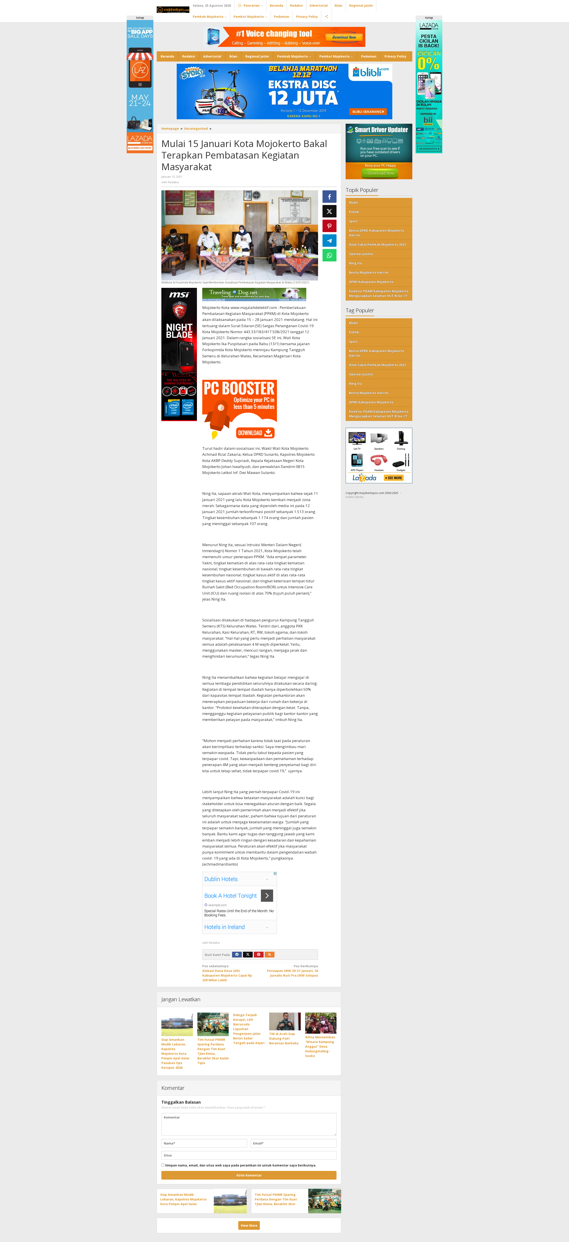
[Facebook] (237, 954)
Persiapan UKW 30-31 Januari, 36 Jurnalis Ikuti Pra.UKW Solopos (292, 970)
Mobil (353, 203)
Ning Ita (355, 263)
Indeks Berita (354, 497)
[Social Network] (326, 16)
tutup (140, 18)
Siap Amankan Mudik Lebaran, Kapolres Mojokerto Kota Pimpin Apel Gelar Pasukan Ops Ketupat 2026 (175, 1053)
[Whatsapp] (330, 255)
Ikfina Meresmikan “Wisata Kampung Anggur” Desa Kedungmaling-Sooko (320, 1046)
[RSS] (269, 954)
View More (249, 1225)
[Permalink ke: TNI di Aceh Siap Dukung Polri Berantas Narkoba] (285, 1021)
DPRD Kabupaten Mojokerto (371, 282)
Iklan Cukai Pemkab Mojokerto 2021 (377, 245)
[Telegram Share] (330, 240)
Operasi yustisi (361, 254)
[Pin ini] (330, 226)
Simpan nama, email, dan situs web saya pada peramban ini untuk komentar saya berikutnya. (240, 1165)
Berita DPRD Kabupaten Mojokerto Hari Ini (376, 233)
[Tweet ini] (330, 211)
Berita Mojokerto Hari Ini (368, 273)
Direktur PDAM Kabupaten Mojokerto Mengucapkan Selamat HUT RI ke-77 (379, 293)
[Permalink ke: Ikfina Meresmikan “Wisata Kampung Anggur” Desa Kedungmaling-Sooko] (321, 1023)
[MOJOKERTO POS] (173, 9)
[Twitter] (248, 954)
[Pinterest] (259, 954)
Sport (353, 221)
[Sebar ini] (330, 196)
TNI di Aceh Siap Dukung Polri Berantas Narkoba (284, 1038)
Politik (354, 212)
